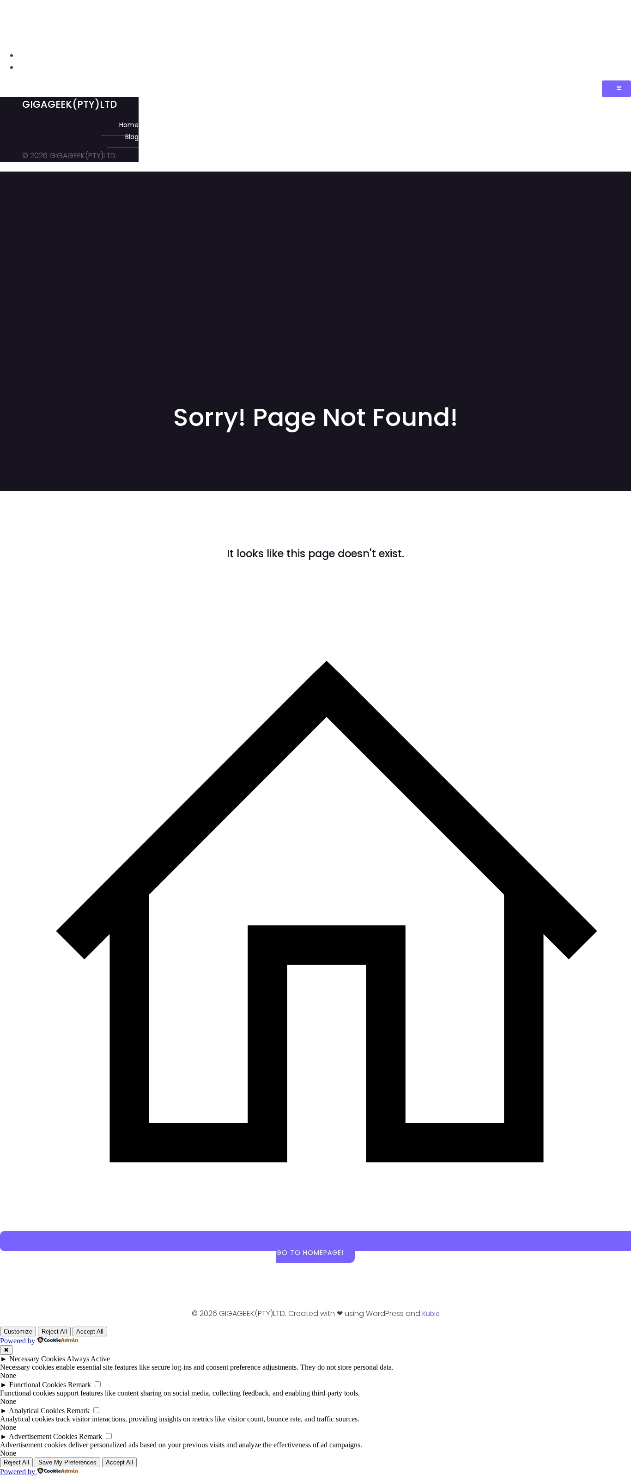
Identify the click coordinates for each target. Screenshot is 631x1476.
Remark (79, 1385)
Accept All (89, 1331)
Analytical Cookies (37, 1410)
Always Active (88, 1359)
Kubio (431, 1313)
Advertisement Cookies (43, 1436)
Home (620, 55)
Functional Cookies (37, 1385)
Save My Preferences (67, 1462)
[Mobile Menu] (616, 88)
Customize (18, 1331)
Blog (621, 67)
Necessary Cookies (37, 1359)
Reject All (54, 1331)
